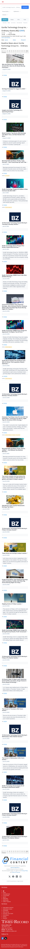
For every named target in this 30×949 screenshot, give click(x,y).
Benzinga (5, 75)
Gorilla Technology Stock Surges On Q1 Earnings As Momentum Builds (13, 786)
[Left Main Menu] (2, 2)
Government (7, 175)
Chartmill (5, 491)
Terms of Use (3, 945)
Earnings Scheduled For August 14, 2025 (14, 89)
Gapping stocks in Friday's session (12, 604)
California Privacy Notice (16, 945)
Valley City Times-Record (11, 944)
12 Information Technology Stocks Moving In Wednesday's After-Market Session (14, 735)
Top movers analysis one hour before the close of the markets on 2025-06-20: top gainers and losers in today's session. (13, 477)
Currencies (13, 22)
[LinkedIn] (16, 876)
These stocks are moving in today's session (15, 553)
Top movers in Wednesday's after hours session (13, 758)
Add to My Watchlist (5, 37)
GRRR (21, 30)
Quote (6, 40)
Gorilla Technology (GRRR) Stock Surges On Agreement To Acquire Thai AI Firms (14, 331)
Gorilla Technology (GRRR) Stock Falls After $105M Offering (14, 275)
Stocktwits (5, 376)
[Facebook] (13, 876)
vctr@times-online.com (11, 931)
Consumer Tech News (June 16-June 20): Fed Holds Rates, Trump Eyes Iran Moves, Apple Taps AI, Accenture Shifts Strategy (15, 418)
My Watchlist (16, 11)
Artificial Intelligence (8, 207)
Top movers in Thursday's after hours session (12, 709)
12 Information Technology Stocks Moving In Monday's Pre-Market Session (14, 837)
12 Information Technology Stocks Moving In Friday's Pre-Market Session (14, 657)
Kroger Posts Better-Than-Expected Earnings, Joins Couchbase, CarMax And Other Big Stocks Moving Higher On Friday (15, 581)
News (9, 22)
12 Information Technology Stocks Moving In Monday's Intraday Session (14, 394)
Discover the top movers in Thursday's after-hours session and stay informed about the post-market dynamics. (14, 717)
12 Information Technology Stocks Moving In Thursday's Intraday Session (14, 223)
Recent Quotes (5, 11)
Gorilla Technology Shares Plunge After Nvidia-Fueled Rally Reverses (13, 246)
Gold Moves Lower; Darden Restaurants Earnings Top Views (13, 506)
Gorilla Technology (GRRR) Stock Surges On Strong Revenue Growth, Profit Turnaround (14, 630)
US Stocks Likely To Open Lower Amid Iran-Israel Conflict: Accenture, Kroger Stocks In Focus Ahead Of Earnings (14, 681)
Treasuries (25, 22)
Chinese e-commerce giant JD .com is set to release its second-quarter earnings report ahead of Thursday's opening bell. (14, 142)
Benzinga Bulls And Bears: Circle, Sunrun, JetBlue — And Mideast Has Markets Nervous (13, 450)
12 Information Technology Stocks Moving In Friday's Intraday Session (14, 529)
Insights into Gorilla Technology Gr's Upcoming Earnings (12, 110)
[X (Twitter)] (9, 876)
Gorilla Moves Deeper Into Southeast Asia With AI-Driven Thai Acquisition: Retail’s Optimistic (13, 362)
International (19, 22)
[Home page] (15, 921)
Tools (25, 19)
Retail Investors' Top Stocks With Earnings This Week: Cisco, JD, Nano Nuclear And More (14, 134)
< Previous (4, 51)
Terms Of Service (16, 872)
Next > (27, 51)
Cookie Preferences (24, 945)
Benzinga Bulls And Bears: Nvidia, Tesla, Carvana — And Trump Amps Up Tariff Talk (14, 161)
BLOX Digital (21, 946)
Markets (5, 19)
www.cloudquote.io (15, 867)
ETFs (19, 19)
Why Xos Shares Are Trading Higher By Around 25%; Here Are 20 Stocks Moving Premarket (13, 66)
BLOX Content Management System (11, 946)
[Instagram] (20, 876)
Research (23, 40)
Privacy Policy (24, 870)
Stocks (12, 19)
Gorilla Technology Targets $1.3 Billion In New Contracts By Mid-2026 (15, 189)
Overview (4, 22)
